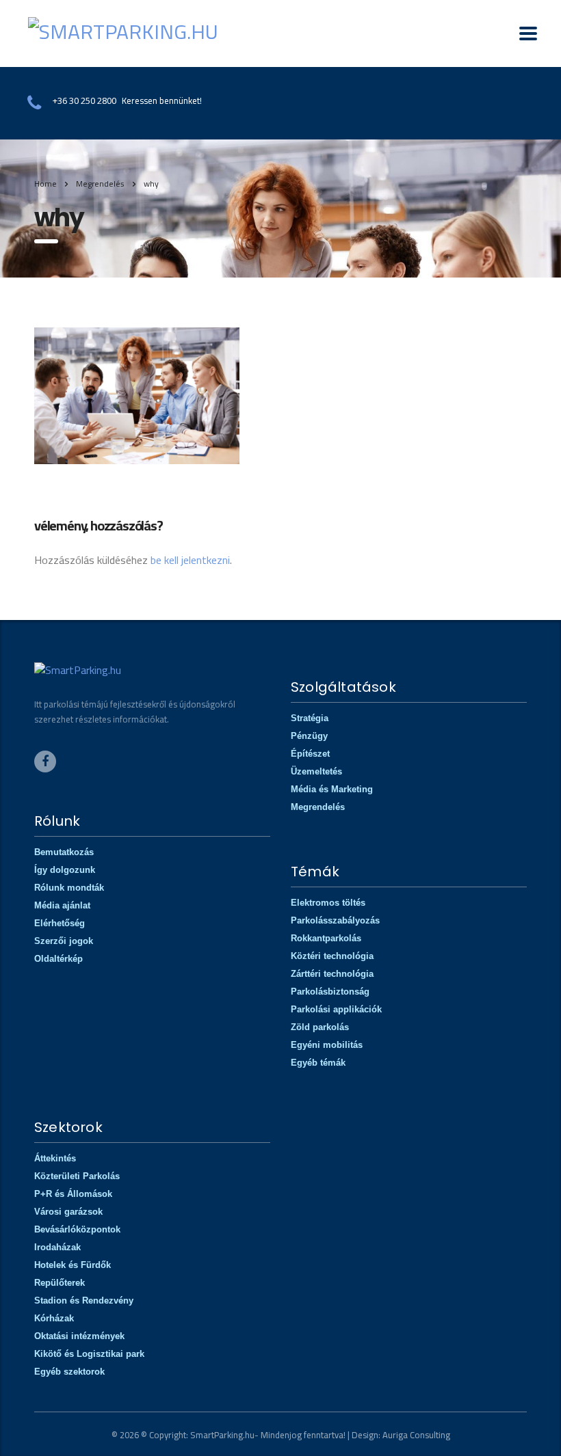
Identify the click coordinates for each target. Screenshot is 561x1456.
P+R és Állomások (73, 1194)
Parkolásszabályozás (335, 920)
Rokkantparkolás (326, 938)
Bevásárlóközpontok (77, 1229)
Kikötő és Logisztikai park (89, 1354)
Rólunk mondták (69, 887)
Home (45, 183)
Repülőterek (59, 1283)
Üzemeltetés (316, 771)
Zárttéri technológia (332, 974)
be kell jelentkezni (190, 560)
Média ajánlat (62, 905)
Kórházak (54, 1318)
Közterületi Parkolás (77, 1176)
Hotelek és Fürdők (72, 1265)
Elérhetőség (59, 923)
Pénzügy (309, 736)
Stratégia (309, 718)
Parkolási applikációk (336, 1009)
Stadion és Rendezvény (83, 1300)
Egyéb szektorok (69, 1371)
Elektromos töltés (328, 903)
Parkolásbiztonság (330, 991)
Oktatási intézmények (79, 1336)
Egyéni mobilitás (327, 1045)
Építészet (310, 754)
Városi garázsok (68, 1211)
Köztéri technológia (332, 956)
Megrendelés (318, 807)
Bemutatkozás (64, 852)
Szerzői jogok (63, 941)
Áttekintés (55, 1158)
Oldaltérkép (58, 959)
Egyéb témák (318, 1062)
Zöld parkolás (320, 1027)
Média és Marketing (332, 789)
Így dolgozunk (64, 870)
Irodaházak (57, 1247)
